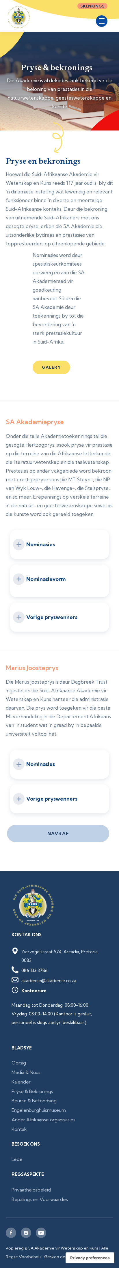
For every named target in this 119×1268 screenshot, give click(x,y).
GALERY (51, 367)
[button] (101, 21)
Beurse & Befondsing (34, 1100)
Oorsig (19, 1063)
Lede (17, 1159)
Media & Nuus (26, 1072)
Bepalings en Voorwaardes (40, 1199)
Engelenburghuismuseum (39, 1110)
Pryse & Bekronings (32, 1091)
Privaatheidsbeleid (31, 1190)
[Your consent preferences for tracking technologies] (90, 1257)
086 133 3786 (34, 970)
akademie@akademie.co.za (48, 980)
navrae (58, 833)
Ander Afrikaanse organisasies (43, 1119)
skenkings (92, 6)
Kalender (21, 1082)
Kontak (19, 1129)
